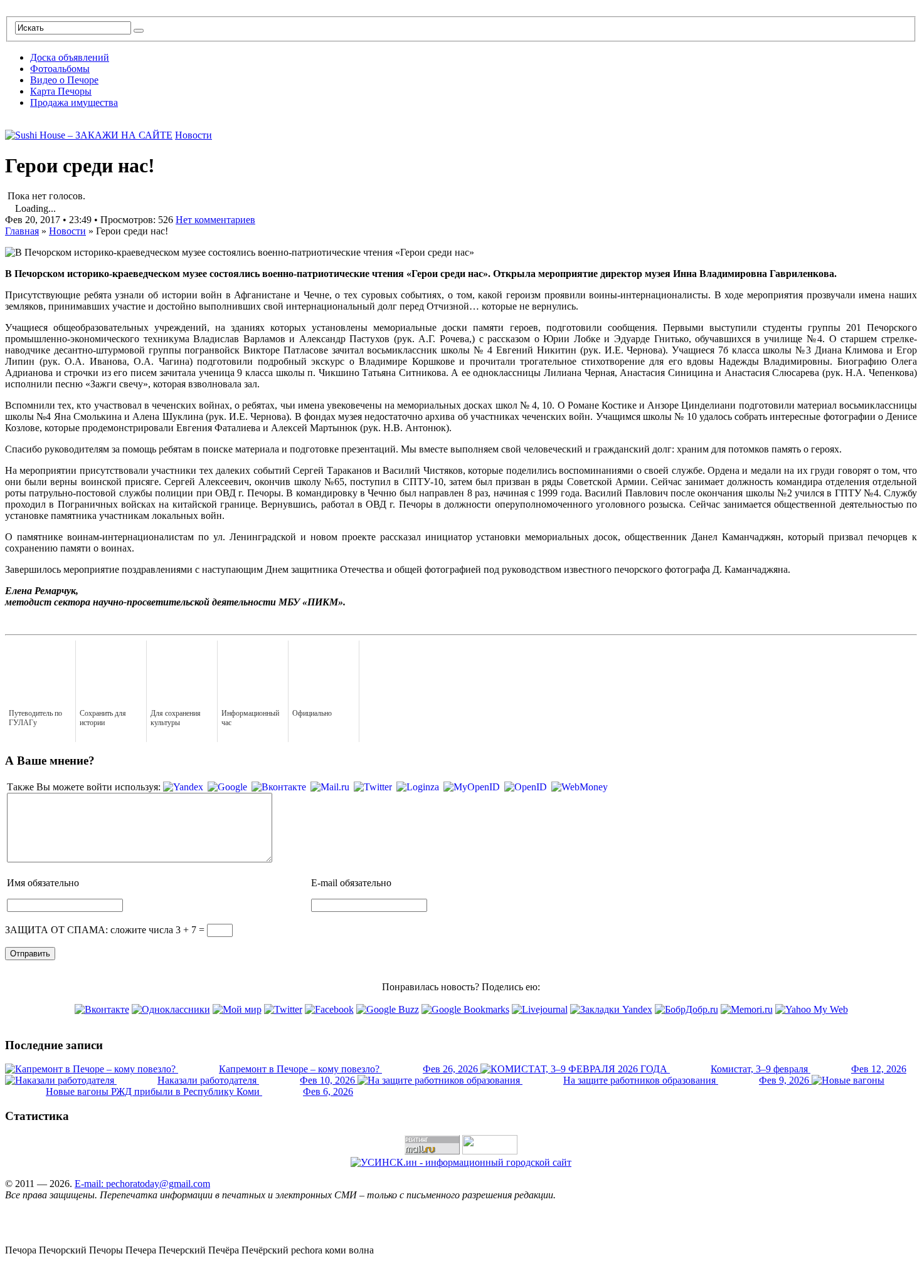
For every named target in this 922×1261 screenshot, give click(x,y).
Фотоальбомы (60, 68)
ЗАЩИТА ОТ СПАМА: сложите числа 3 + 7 (100, 929)
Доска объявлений (69, 57)
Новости (193, 135)
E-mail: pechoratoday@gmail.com (142, 1183)
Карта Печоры (61, 91)
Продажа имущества (74, 102)
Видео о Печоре (64, 80)
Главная (22, 231)
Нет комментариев (215, 219)
